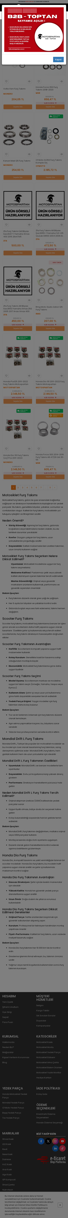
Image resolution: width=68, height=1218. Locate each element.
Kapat (58, 59)
